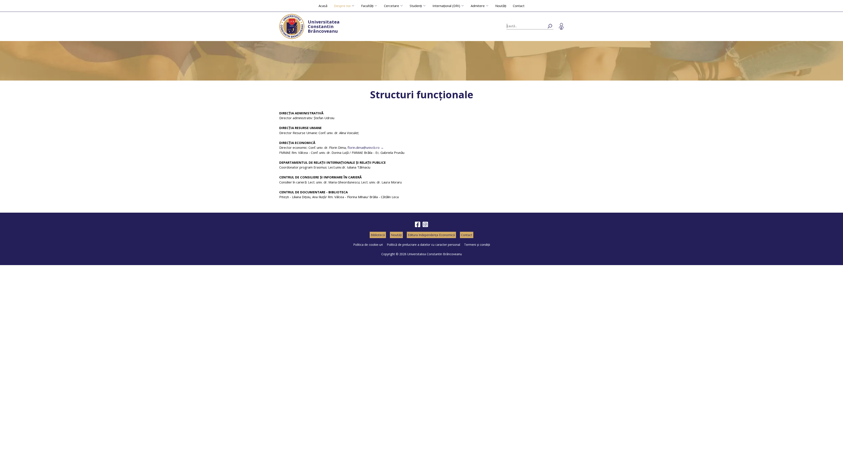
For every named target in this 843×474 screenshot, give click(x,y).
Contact (518, 6)
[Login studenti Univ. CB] (561, 26)
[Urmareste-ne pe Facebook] (418, 224)
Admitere (478, 6)
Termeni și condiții (477, 244)
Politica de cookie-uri (368, 244)
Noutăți (500, 6)
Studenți (416, 6)
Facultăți (367, 6)
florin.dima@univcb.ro (364, 147)
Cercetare (391, 6)
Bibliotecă (378, 235)
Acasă (323, 6)
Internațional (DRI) (446, 6)
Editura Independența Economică (431, 235)
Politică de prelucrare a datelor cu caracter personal (423, 244)
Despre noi (342, 6)
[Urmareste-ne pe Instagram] (425, 224)
